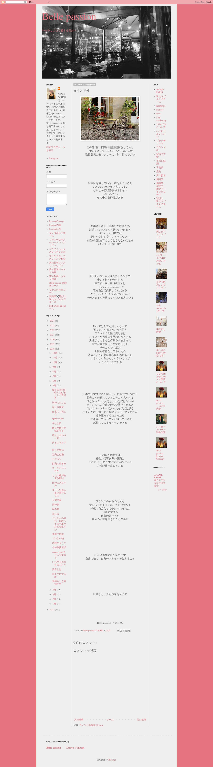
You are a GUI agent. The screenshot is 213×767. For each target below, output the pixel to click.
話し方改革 (58, 407)
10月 (55, 362)
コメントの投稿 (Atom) (91, 724)
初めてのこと (59, 402)
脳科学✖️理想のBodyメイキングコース (57, 299)
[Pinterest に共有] (129, 630)
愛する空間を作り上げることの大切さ (59, 394)
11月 (55, 357)
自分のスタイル (59, 484)
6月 (55, 380)
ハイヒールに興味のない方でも (161, 259)
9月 (55, 366)
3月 (55, 594)
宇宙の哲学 (161, 155)
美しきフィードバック (161, 234)
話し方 (55, 513)
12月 (55, 352)
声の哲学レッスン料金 (57, 277)
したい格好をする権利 (59, 477)
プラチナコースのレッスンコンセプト (57, 242)
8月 (55, 371)
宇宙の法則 (161, 162)
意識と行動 (58, 454)
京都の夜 (56, 499)
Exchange (160, 105)
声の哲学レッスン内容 (57, 271)
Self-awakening (161, 119)
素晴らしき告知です (59, 582)
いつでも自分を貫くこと (59, 563)
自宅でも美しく (59, 413)
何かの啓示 (58, 449)
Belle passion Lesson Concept (162, 454)
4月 (55, 589)
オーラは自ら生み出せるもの (59, 492)
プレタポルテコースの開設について (161, 378)
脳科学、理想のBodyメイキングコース (161, 189)
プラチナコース (161, 142)
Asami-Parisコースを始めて (59, 554)
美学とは (56, 569)
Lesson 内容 (55, 224)
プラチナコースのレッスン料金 (57, 257)
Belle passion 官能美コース (58, 284)
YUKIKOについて (161, 125)
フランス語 (161, 148)
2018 (52, 348)
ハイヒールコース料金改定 (161, 429)
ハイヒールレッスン (161, 133)
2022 (52, 329)
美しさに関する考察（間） (161, 352)
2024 (52, 320)
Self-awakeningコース (57, 307)
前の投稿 (141, 719)
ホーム (110, 719)
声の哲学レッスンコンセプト (57, 264)
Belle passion (69, 16)
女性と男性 (58, 418)
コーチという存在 (59, 469)
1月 (55, 603)
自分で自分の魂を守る (59, 429)
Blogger (112, 759)
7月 (55, 376)
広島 (158, 171)
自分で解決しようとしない (161, 284)
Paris (158, 113)
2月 (55, 598)
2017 (52, 609)
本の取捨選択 (59, 547)
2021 (52, 334)
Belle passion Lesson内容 (160, 404)
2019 (52, 344)
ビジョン (56, 458)
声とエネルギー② (59, 436)
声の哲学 (161, 175)
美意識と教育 (161, 330)
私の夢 (55, 508)
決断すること (59, 542)
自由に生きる (59, 463)
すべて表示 (162, 489)
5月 (55, 385)
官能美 (159, 167)
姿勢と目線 (58, 533)
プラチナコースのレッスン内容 (57, 250)
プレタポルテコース (57, 234)
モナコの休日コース (57, 291)
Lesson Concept (56, 221)
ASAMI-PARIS (160, 91)
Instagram (53, 158)
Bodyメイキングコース (161, 99)
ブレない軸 (58, 538)
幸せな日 (56, 423)
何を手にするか (59, 575)
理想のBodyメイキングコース (161, 202)
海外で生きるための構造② (159, 482)
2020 (52, 339)
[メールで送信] (118, 630)
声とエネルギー (59, 444)
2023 (52, 325)
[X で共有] (123, 630)
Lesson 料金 (55, 228)
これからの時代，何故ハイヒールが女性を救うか (59, 524)
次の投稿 (78, 719)
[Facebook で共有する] (126, 630)
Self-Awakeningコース (161, 308)
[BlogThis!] (121, 630)
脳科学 (159, 179)
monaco (160, 109)
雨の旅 (55, 504)
